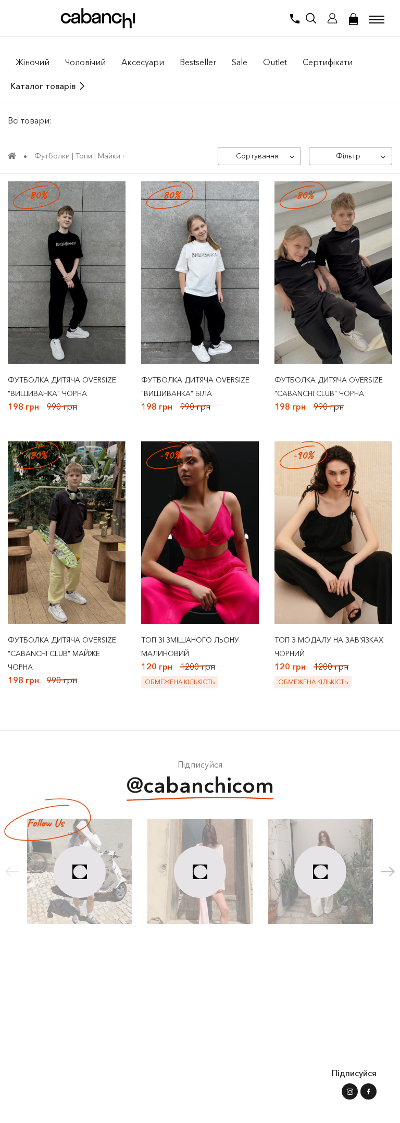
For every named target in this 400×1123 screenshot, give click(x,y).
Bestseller (198, 62)
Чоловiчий (85, 62)
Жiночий (32, 62)
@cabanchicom (200, 785)
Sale (239, 62)
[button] (388, 871)
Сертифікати (328, 62)
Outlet (275, 62)
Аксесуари (142, 62)
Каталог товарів (43, 86)
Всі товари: (30, 120)
